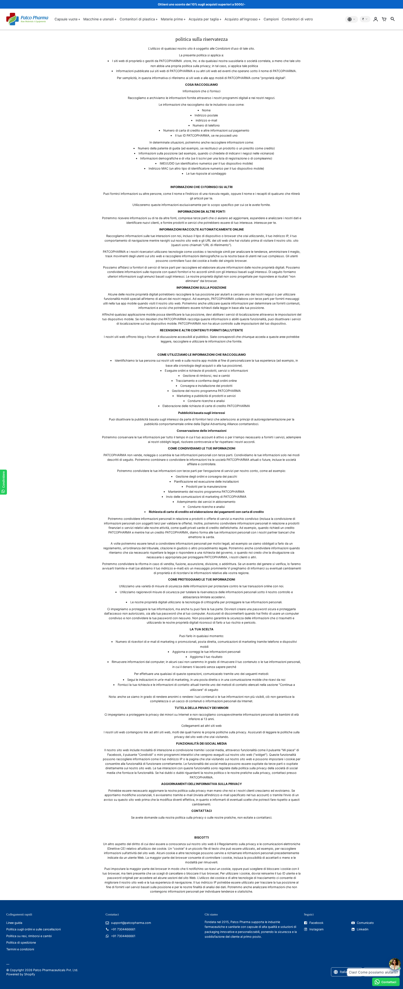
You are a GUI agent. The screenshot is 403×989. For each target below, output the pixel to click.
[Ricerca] (392, 19)
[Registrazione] (376, 19)
